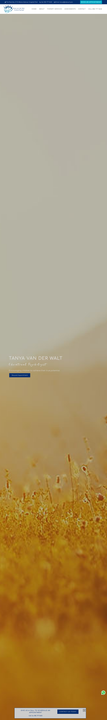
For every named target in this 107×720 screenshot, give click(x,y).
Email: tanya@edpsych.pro (64, 2)
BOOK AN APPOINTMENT (91, 2)
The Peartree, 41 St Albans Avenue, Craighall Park (22, 2)
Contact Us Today (67, 711)
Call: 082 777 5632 (46, 2)
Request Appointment (20, 375)
